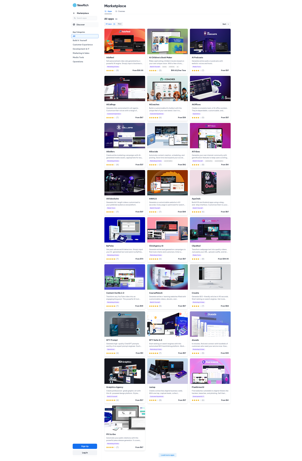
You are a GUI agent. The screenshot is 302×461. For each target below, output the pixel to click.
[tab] (108, 12)
